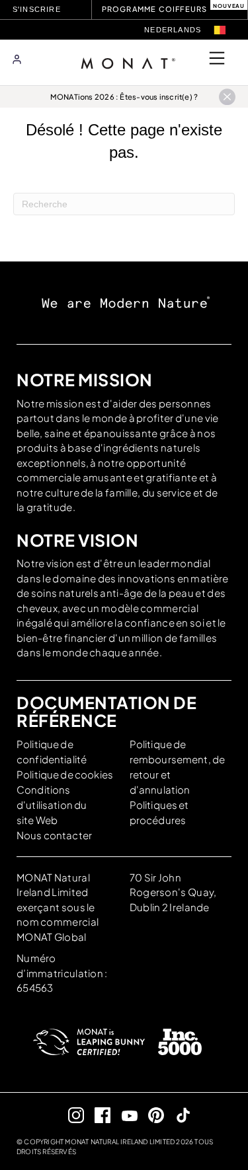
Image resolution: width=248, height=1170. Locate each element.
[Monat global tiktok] (177, 1115)
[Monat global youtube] (124, 1114)
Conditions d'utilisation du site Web (52, 804)
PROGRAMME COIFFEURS (155, 9)
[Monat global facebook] (97, 1115)
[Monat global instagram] (70, 1115)
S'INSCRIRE (37, 9)
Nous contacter (54, 835)
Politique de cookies (65, 774)
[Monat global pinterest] (151, 1115)
